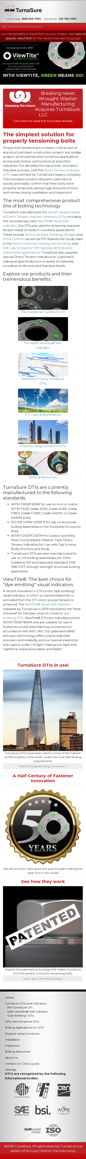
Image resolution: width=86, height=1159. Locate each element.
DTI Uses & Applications (43, 414)
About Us (11, 1057)
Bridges (70, 234)
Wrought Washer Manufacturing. (51, 1151)
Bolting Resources (43, 477)
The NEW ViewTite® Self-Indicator (43, 345)
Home (9, 997)
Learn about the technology (42, 978)
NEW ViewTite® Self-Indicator (27, 1011)
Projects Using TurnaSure (22, 1033)
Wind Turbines (14, 239)
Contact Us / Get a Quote (22, 1063)
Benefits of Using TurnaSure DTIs (43, 381)
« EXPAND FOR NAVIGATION (24, 26)
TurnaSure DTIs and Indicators (25, 1003)
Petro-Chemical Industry (31, 243)
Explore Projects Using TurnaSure (42, 766)
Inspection (12, 1045)
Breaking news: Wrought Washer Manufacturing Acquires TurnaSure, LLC (58, 103)
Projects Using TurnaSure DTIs (43, 446)
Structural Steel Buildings (44, 234)
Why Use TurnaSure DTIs (22, 1021)
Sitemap (10, 1069)
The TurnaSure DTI (19, 1007)
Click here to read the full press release (43, 121)
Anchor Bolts (61, 243)
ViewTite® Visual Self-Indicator (48, 604)
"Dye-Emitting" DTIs (20, 1015)
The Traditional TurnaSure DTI (42, 312)
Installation (12, 1039)
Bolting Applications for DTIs (24, 1027)
